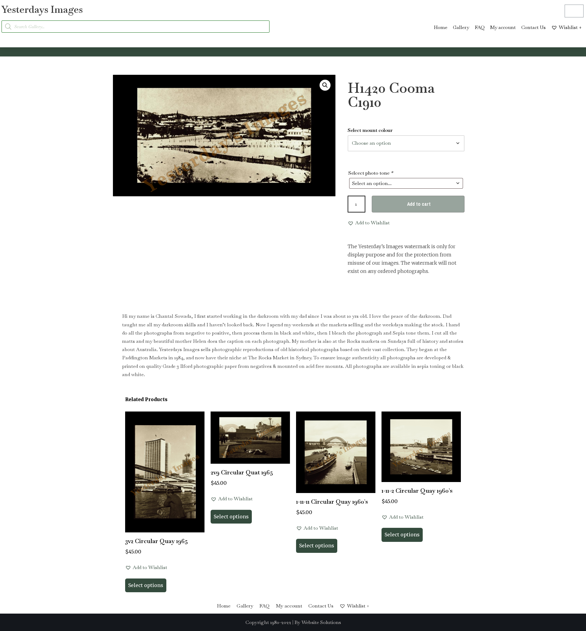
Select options (145, 585)
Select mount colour (370, 130)
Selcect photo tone (370, 173)
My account (503, 27)
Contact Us (533, 27)
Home (440, 27)
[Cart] (574, 11)
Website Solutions (321, 622)
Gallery (461, 27)
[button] (325, 85)
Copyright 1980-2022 (268, 622)
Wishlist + (570, 27)
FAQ (480, 27)
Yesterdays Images (42, 9)
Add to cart (419, 204)
